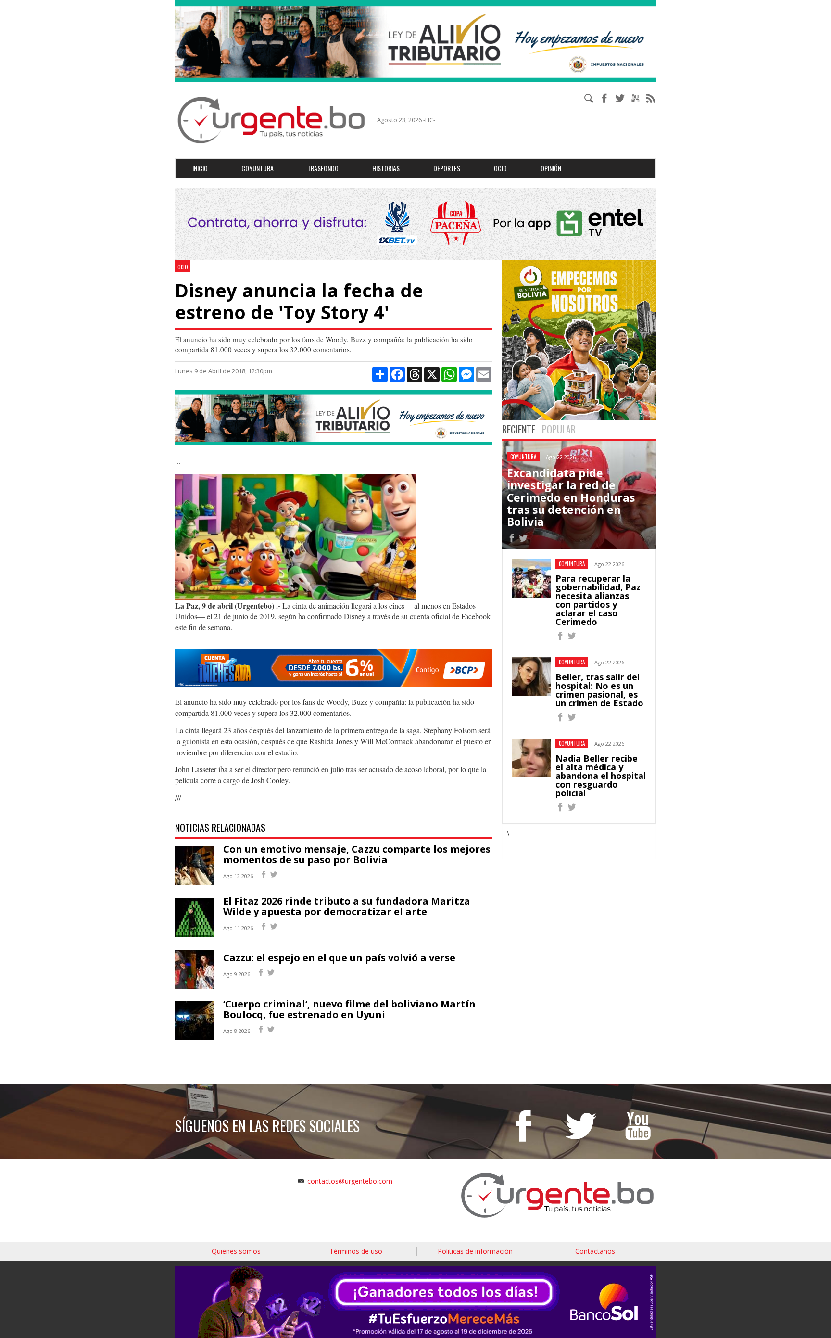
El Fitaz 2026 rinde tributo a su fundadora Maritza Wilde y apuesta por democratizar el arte (346, 906)
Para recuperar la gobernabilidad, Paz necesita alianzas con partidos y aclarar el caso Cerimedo (598, 600)
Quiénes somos (236, 1251)
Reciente (518, 429)
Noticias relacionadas (220, 827)
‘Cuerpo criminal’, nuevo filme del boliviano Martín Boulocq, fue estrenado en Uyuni (349, 1009)
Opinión (551, 168)
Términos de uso (355, 1251)
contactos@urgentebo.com (349, 1180)
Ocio (500, 168)
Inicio (200, 168)
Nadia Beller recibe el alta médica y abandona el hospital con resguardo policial (600, 775)
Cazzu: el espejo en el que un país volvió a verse (339, 957)
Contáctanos (595, 1251)
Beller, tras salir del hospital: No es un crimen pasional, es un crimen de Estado (599, 690)
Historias (386, 168)
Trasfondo (323, 168)
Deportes (446, 168)
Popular (559, 429)
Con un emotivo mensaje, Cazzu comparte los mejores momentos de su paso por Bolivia (357, 854)
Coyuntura (257, 168)
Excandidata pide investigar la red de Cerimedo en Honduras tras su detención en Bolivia (571, 497)
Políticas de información (475, 1251)
